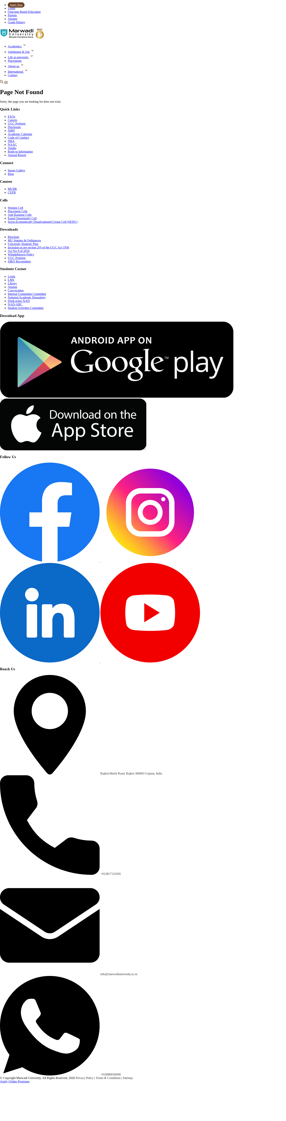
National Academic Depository (27, 297)
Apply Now (16, 5)
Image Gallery (16, 170)
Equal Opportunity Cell (22, 218)
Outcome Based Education (24, 11)
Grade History (16, 22)
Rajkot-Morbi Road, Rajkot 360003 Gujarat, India (131, 773)
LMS (11, 280)
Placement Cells (17, 211)
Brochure (13, 237)
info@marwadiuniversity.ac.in (118, 974)
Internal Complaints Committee (27, 294)
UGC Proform (16, 123)
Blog (11, 174)
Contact (12, 75)
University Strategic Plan (23, 244)
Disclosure (14, 127)
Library (12, 283)
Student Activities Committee (26, 308)
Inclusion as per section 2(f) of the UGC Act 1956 (38, 247)
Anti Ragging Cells (20, 214)
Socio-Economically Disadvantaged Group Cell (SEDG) (42, 221)
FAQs (11, 116)
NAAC (12, 144)
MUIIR (12, 189)
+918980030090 (110, 1074)
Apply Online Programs (14, 1081)
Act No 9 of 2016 (19, 251)
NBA (11, 141)
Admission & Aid (19, 51)
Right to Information (20, 151)
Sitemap (128, 1078)
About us (14, 66)
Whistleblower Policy (21, 254)
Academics (15, 46)
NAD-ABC (15, 304)
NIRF (11, 130)
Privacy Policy (85, 1078)
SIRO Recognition (19, 261)
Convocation (16, 290)
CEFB (12, 192)
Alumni (12, 18)
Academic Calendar (20, 134)
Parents (12, 15)
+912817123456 (110, 873)
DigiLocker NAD (19, 301)
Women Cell (15, 207)
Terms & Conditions (108, 1078)
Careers (12, 120)
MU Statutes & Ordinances (24, 240)
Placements (15, 60)
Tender (12, 148)
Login (11, 8)
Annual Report (17, 155)
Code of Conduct (18, 137)
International (16, 71)
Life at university (18, 57)
